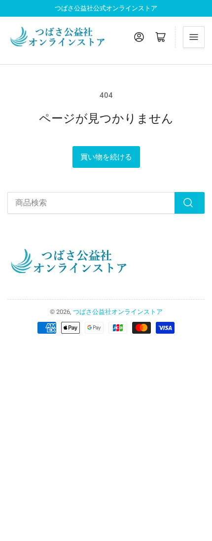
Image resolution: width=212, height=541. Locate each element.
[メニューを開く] (194, 37)
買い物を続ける (106, 157)
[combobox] (106, 203)
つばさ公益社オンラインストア (118, 311)
